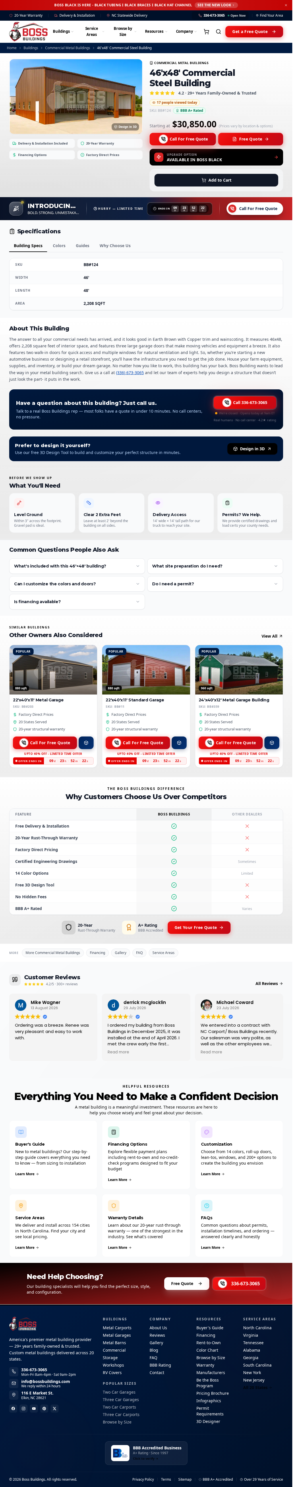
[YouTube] (34, 1409)
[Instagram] (24, 1409)
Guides (82, 245)
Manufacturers (210, 1372)
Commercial (114, 1350)
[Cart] (206, 31)
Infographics (208, 1400)
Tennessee (253, 1342)
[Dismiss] (286, 5)
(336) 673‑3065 (130, 372)
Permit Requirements (210, 1411)
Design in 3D (128, 127)
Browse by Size (123, 31)
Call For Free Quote (189, 139)
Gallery (120, 952)
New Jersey (253, 1380)
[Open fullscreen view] (75, 96)
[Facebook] (13, 1409)
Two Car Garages (119, 1392)
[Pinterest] (44, 1409)
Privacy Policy (143, 1479)
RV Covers (112, 1372)
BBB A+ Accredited (218, 1479)
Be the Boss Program (207, 1382)
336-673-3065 (245, 1283)
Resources (154, 31)
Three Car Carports (121, 1414)
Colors (59, 245)
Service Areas (91, 31)
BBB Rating (160, 1365)
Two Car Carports (119, 1407)
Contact (157, 1372)
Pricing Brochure (212, 1393)
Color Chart (207, 1350)
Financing (97, 952)
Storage (110, 1357)
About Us (158, 1327)
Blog (154, 1350)
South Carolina (257, 1365)
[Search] (218, 31)
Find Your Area (271, 15)
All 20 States (255, 1387)
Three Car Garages (121, 1399)
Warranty (205, 1365)
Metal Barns (114, 1342)
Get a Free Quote (250, 31)
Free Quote (250, 139)
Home (12, 48)
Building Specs (28, 245)
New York (252, 1372)
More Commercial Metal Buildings (53, 952)
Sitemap (185, 1479)
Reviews (157, 1335)
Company (184, 31)
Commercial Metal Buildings (67, 48)
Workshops (113, 1365)
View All (269, 636)
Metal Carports (117, 1327)
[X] (55, 1409)
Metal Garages (117, 1335)
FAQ (139, 952)
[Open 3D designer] (86, 742)
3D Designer (208, 1421)
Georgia (250, 1357)
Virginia (250, 1335)
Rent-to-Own (208, 1342)
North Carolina (257, 1327)
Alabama (251, 1350)
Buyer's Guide (209, 1327)
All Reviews (267, 983)
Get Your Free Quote (196, 927)
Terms (166, 1479)
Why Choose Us (115, 245)
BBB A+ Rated (191, 110)
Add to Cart (219, 180)
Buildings (61, 31)
